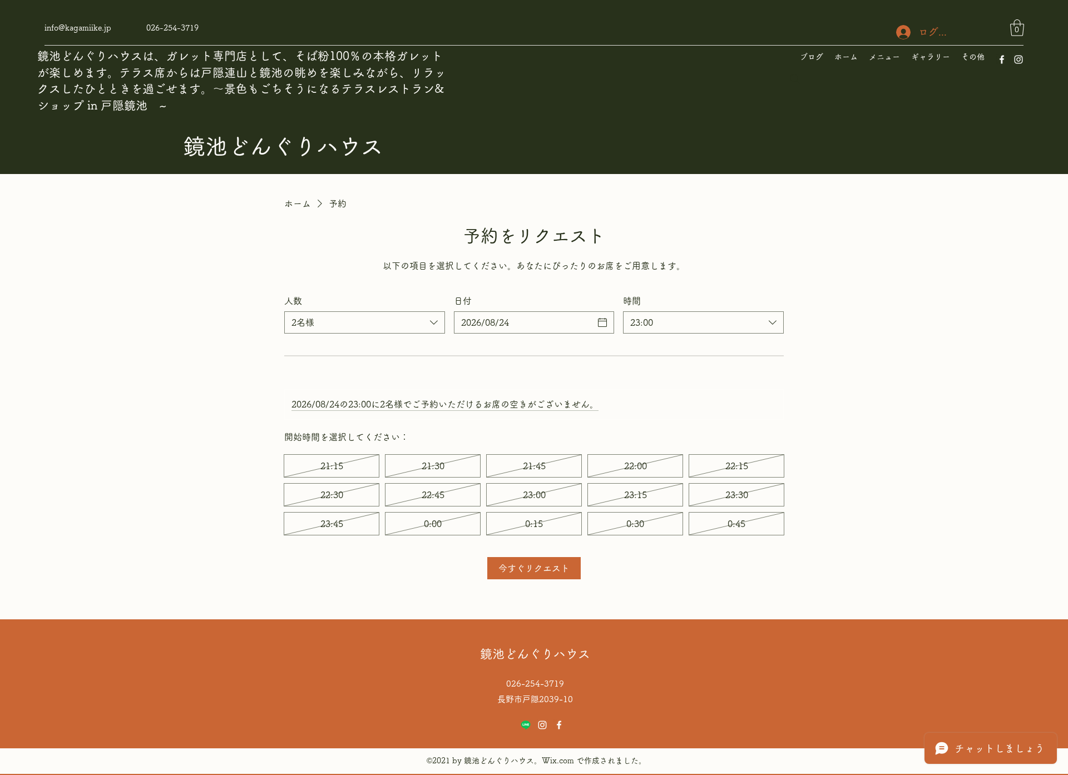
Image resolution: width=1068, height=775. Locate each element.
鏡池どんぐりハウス (283, 146)
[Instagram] (1018, 59)
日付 (463, 300)
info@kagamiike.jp (77, 28)
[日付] (602, 322)
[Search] (795, 79)
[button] (1017, 27)
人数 (293, 300)
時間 (632, 300)
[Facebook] (1001, 59)
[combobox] (364, 322)
